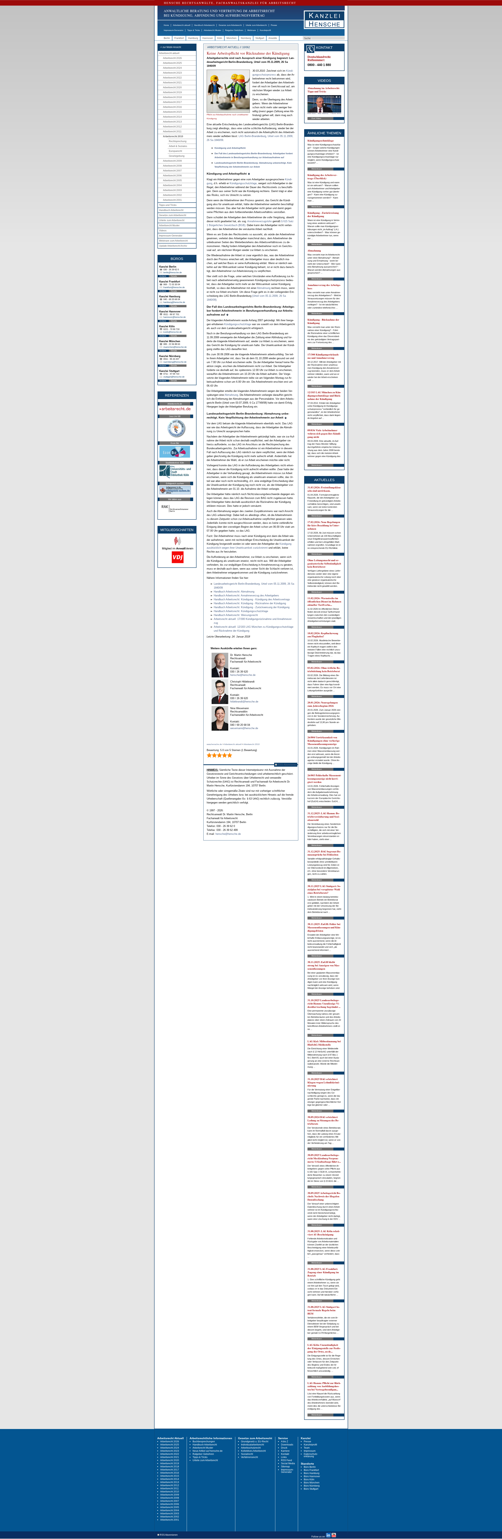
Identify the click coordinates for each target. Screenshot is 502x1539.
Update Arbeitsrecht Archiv (173, 245)
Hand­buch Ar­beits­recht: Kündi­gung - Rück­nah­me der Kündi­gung (250, 603)
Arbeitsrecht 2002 (172, 195)
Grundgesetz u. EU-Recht (254, 1441)
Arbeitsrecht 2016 (172, 107)
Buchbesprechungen (204, 1441)
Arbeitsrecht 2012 (172, 126)
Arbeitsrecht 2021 (172, 82)
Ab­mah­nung (263, 288)
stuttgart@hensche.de (174, 377)
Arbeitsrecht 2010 (173, 136)
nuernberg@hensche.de (174, 362)
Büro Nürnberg (312, 1485)
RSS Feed (286, 1460)
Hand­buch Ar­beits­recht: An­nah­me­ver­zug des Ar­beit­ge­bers (246, 595)
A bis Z (284, 1441)
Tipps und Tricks (167, 205)
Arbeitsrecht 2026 (172, 58)
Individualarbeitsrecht (252, 1444)
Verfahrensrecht (249, 1457)
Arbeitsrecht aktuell (181, 25)
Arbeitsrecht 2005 (172, 180)
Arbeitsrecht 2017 (172, 102)
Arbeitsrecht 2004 (172, 185)
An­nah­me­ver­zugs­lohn (259, 221)
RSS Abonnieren (286, 764)
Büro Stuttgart (311, 1489)
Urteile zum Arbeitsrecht (256, 25)
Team (307, 1447)
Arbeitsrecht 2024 (172, 68)
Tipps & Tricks (193, 30)
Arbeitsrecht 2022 (172, 77)
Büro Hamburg (311, 1473)
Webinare (251, 30)
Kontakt (285, 1454)
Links (284, 1457)
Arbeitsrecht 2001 (172, 200)
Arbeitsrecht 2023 (172, 72)
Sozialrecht (247, 1454)
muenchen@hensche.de (175, 347)
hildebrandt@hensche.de (244, 701)
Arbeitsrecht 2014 (172, 116)
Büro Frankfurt (311, 1470)
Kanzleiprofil (265, 30)
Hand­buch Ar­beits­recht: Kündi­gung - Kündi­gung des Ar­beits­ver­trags (252, 599)
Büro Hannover (312, 1476)
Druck (284, 1447)
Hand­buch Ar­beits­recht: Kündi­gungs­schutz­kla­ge (241, 611)
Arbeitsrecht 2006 (172, 175)
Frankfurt (179, 38)
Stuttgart (259, 38)
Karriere (285, 1451)
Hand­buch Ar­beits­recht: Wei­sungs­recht (236, 615)
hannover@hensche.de (174, 317)
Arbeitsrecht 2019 (172, 92)
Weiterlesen (316, 169)
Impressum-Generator (173, 30)
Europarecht (175, 151)
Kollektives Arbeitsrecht (253, 1451)
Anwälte (272, 38)
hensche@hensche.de (243, 674)
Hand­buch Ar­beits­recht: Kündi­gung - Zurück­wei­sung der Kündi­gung (251, 607)
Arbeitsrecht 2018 (172, 97)
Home (166, 25)
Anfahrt (162, 276)
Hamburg (193, 38)
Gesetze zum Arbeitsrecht (230, 25)
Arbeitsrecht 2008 (172, 165)
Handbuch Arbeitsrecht (204, 25)
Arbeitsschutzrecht (251, 1447)
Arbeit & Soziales (178, 146)
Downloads (287, 1444)
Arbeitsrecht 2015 (172, 112)
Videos (162, 230)
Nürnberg (246, 38)
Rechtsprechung (177, 141)
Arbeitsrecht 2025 (172, 63)
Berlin (167, 38)
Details (174, 276)
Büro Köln (309, 1479)
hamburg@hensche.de (174, 302)
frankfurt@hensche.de (174, 287)
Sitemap (285, 1466)
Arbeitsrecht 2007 (172, 170)
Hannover (207, 38)
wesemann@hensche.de (244, 728)
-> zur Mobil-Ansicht (170, 47)
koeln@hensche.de (172, 332)
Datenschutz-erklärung (311, 1455)
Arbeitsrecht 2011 (172, 131)
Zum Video (316, 118)
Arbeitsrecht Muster (212, 30)
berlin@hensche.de (172, 272)
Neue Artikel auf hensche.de (208, 1451)
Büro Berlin (310, 1467)
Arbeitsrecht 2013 (172, 121)
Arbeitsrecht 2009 (172, 161)
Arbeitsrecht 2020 (172, 87)
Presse (274, 25)
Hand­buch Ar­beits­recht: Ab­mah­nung (234, 591)
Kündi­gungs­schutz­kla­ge (243, 183)
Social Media (288, 1463)
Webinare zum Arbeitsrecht (173, 240)
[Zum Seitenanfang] (249, 173)
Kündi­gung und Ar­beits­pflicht (230, 148)
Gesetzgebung (177, 156)
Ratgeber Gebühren (234, 30)
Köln (219, 38)
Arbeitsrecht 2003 (172, 190)
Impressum (310, 1451)
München (231, 38)
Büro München (311, 1482)
